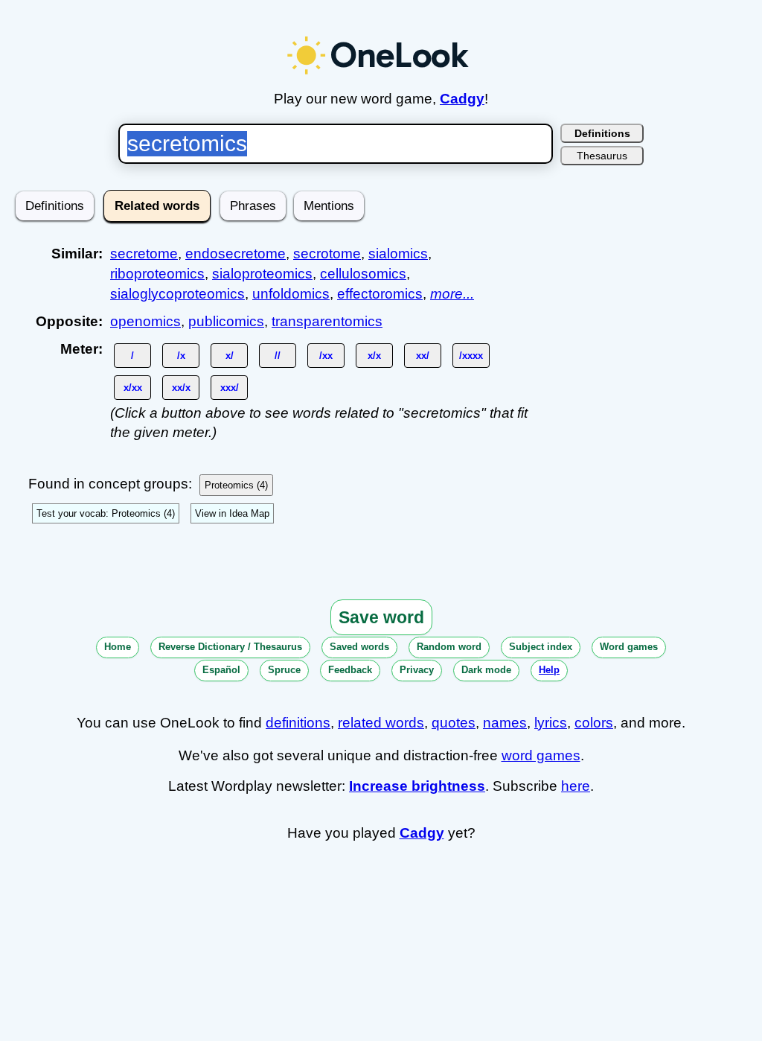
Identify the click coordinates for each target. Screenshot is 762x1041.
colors (593, 722)
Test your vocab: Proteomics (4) (105, 513)
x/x (374, 355)
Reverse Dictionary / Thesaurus (230, 646)
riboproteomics (157, 273)
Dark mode (486, 669)
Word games (629, 646)
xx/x (181, 387)
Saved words (359, 646)
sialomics (398, 253)
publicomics (226, 321)
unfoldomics (291, 294)
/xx (326, 355)
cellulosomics (363, 273)
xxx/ (229, 387)
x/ (229, 355)
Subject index (540, 646)
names (505, 722)
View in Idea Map (232, 513)
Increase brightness (417, 786)
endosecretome (235, 253)
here (575, 786)
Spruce (284, 669)
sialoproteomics (262, 273)
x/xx (133, 387)
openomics (145, 321)
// (278, 355)
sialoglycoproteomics (177, 294)
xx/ (422, 355)
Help (549, 669)
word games (541, 755)
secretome (144, 253)
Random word (449, 646)
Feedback (350, 669)
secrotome (327, 253)
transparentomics (327, 321)
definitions (298, 722)
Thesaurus (602, 156)
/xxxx (471, 355)
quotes (454, 722)
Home (117, 646)
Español (221, 669)
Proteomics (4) (236, 485)
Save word (381, 617)
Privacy (417, 669)
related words (381, 722)
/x (181, 355)
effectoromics (380, 294)
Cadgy (462, 98)
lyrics (550, 722)
